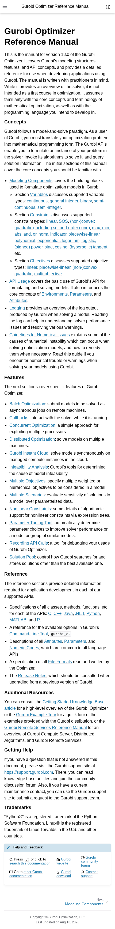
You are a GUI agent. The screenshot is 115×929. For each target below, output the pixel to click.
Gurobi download (63, 874)
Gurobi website (63, 861)
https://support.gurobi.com (28, 772)
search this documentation (29, 863)
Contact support (89, 874)
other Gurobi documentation (26, 874)
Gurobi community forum (89, 861)
